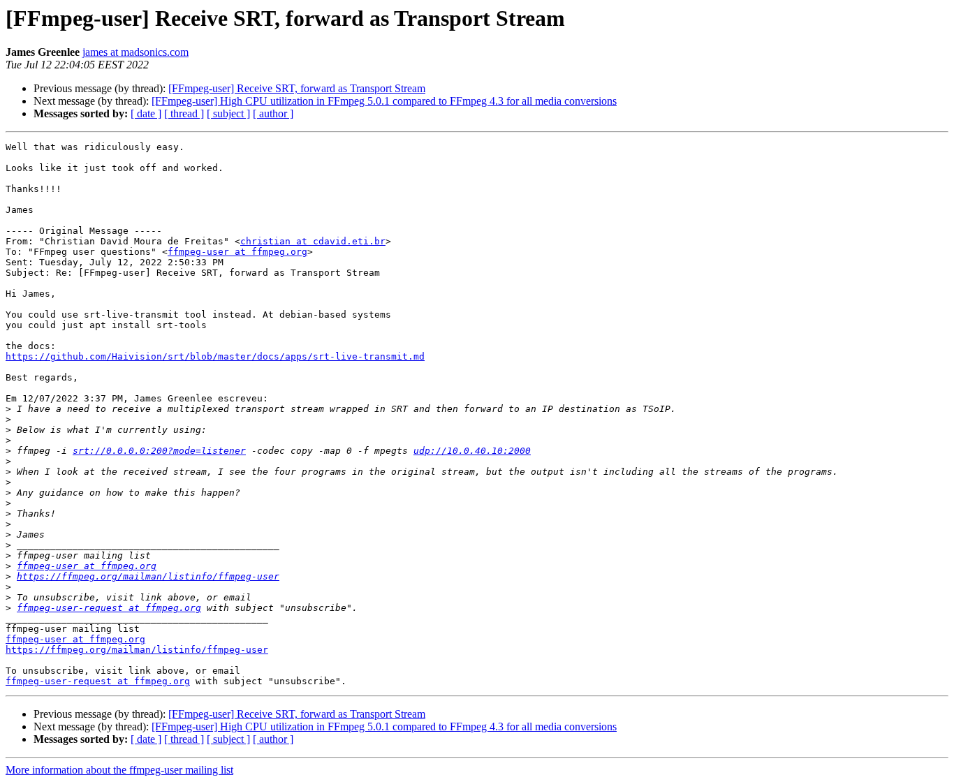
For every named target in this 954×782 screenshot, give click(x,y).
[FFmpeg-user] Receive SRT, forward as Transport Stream (296, 88)
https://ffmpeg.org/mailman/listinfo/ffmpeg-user (148, 576)
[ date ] (146, 113)
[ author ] (273, 113)
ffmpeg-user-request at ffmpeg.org (109, 608)
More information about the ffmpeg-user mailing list (119, 770)
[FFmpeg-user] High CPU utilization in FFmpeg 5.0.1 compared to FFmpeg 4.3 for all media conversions (384, 101)
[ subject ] (228, 113)
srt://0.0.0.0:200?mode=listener (159, 450)
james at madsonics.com (135, 52)
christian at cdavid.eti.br (313, 241)
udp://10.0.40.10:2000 (472, 450)
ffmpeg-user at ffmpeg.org (237, 251)
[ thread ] (184, 113)
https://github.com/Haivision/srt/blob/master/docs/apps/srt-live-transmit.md (215, 356)
